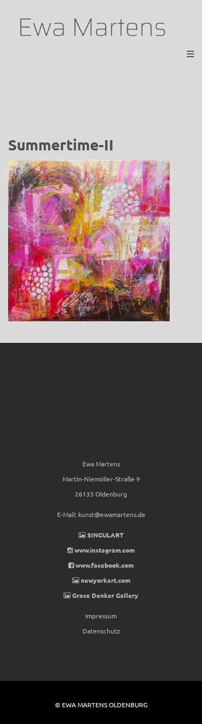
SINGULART (105, 534)
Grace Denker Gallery (105, 595)
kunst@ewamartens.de (111, 514)
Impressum (101, 615)
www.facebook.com (104, 565)
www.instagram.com (104, 550)
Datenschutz (101, 630)
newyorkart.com (105, 580)
